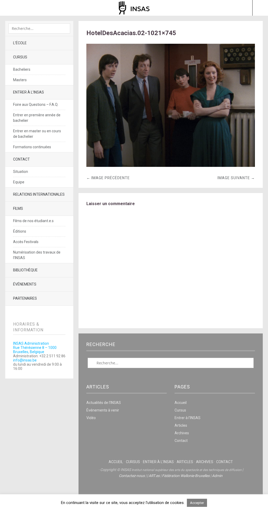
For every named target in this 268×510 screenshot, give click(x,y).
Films (18, 208)
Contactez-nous (132, 476)
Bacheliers (21, 69)
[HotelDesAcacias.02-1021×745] (170, 165)
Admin (217, 476)
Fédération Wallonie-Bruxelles (186, 476)
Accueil (181, 403)
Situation (20, 171)
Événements (24, 284)
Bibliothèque (25, 270)
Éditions (19, 231)
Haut (171, 492)
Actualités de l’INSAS (103, 403)
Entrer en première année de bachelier (36, 118)
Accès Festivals (25, 242)
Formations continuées (32, 147)
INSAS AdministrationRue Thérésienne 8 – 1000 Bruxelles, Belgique (35, 347)
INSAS (134, 7)
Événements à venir (102, 410)
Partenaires (25, 298)
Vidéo (91, 418)
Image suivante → (236, 178)
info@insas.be (25, 360)
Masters (20, 80)
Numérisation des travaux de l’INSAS (36, 255)
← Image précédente (108, 178)
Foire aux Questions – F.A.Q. (35, 104)
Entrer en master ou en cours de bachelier (37, 134)
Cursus (20, 57)
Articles (181, 425)
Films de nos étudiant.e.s (33, 221)
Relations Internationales (39, 194)
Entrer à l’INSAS (28, 92)
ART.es (154, 476)
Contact (21, 159)
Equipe (18, 182)
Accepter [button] (197, 503)
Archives (182, 433)
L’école (20, 43)
